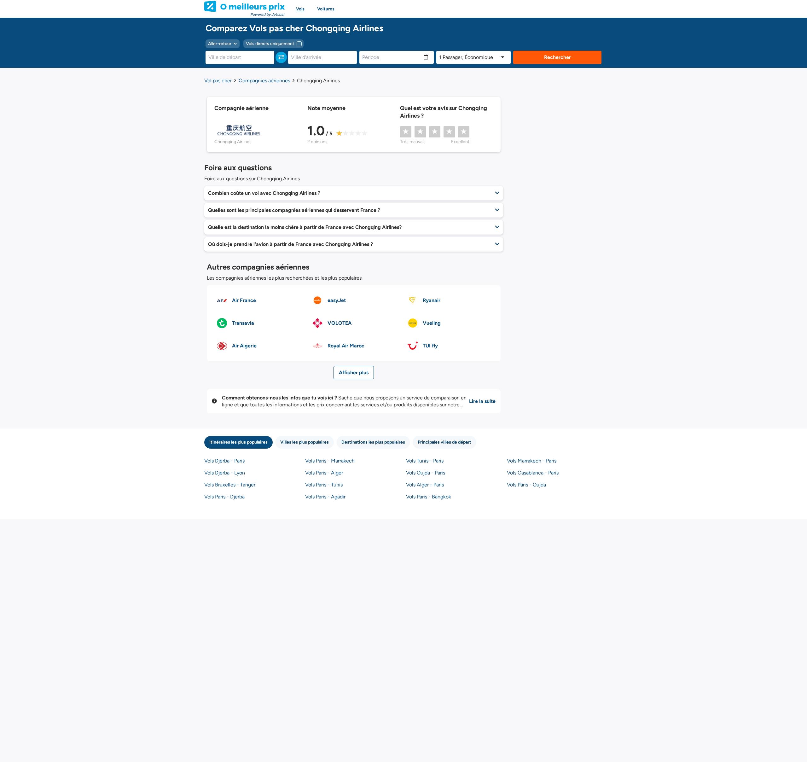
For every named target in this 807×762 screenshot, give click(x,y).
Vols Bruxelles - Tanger (229, 485)
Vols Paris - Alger (324, 473)
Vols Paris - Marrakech (330, 461)
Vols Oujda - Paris (425, 473)
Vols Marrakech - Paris (531, 461)
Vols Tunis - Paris (425, 461)
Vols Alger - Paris (425, 485)
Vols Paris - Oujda (526, 485)
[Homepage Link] (244, 6)
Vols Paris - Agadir (325, 497)
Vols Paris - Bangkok (428, 497)
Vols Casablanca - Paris (533, 473)
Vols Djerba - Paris (224, 461)
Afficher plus (354, 372)
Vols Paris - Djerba (224, 497)
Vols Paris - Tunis (324, 485)
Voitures (325, 9)
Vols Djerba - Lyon (224, 473)
